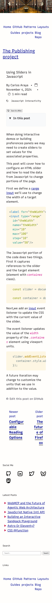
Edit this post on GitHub (26, 398)
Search (46, 553)
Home (7, 27)
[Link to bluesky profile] (43, 475)
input (32, 308)
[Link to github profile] (8, 475)
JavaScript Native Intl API (26, 512)
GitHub (17, 27)
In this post (21, 118)
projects (27, 32)
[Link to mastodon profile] (8, 482)
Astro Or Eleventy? (20, 526)
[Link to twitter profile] (31, 475)
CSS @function (17, 530)
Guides (15, 32)
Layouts (43, 27)
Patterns (30, 27)
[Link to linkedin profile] (20, 475)
